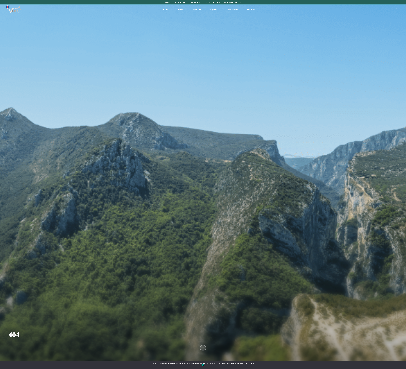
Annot (168, 2)
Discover (165, 9)
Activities (197, 9)
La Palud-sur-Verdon (211, 2)
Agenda (213, 9)
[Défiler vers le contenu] (203, 348)
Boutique (250, 9)
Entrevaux (195, 2)
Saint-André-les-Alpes (231, 2)
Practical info (231, 9)
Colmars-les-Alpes (181, 2)
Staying (181, 9)
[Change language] (7, 7)
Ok (203, 365)
